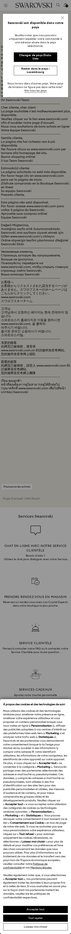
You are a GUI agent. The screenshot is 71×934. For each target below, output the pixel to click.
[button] (62, 17)
